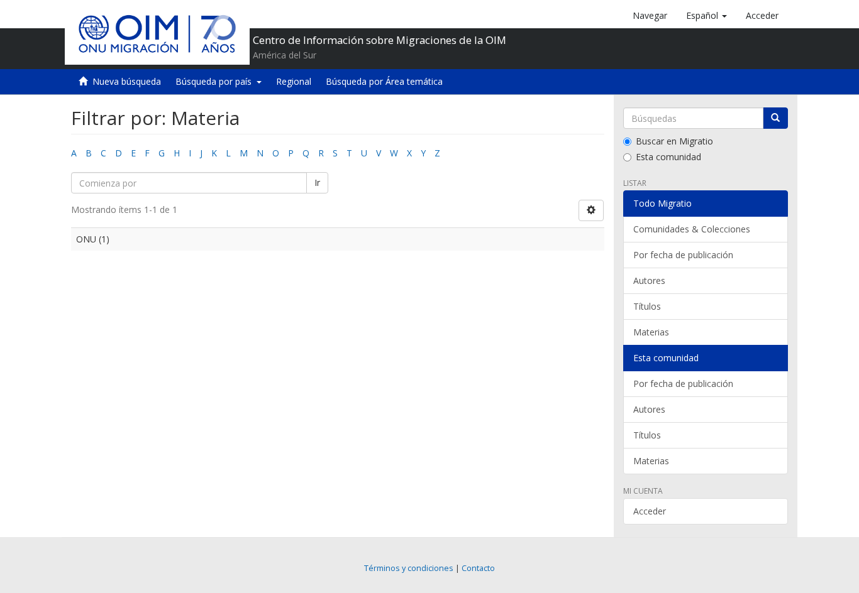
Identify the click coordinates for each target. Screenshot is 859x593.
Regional (293, 81)
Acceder (649, 511)
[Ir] (775, 118)
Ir (317, 182)
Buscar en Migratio (674, 141)
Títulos (647, 306)
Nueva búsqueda (126, 81)
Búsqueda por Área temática (384, 81)
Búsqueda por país (216, 81)
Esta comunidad (668, 157)
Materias (651, 332)
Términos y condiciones (408, 568)
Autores (649, 280)
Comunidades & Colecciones (691, 229)
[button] (706, 15)
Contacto (478, 568)
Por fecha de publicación (683, 255)
